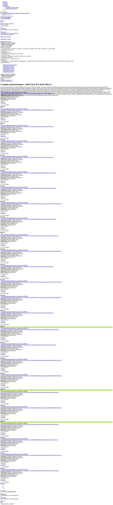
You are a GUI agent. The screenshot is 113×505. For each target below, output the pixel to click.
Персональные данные (11, 8)
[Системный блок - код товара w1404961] (14, 280)
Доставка (5, 2)
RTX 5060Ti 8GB (40, 61)
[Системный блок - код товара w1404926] (14, 343)
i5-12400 (13, 48)
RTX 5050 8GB (13, 61)
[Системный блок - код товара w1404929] (14, 250)
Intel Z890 (16, 56)
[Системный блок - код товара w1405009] (14, 92)
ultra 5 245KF (52, 48)
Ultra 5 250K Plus (6, 48)
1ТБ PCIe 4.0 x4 (5, 58)
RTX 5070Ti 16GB (59, 61)
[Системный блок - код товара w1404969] (14, 391)
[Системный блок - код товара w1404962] (14, 296)
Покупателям (6, 6)
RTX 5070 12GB (49, 61)
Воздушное (4, 51)
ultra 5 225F (38, 48)
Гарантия (5, 5)
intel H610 (28, 56)
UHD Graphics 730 (68, 61)
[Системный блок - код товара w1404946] (14, 108)
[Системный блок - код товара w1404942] (14, 454)
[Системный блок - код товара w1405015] (14, 423)
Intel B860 (4, 56)
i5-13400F (25, 48)
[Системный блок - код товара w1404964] (14, 374)
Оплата (5, 1)
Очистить (7, 62)
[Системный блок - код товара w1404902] (14, 469)
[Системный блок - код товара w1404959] (14, 234)
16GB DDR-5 (12, 53)
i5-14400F (31, 48)
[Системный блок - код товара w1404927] (14, 406)
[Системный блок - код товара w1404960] (14, 202)
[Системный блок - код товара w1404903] (14, 438)
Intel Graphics (5, 61)
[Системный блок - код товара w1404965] (14, 218)
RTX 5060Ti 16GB (30, 61)
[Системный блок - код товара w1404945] (14, 125)
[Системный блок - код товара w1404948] (14, 156)
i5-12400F (19, 48)
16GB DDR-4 (5, 53)
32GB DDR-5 (20, 53)
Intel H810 (10, 56)
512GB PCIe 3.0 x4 (15, 58)
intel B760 (22, 56)
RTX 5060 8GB (21, 61)
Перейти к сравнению (6, 80)
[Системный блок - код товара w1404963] (14, 359)
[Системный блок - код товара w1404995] (14, 265)
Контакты (5, 4)
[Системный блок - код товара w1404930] (14, 187)
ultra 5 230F (44, 48)
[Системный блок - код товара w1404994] (14, 311)
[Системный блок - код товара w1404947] (14, 140)
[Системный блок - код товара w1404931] (14, 171)
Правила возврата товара (12, 7)
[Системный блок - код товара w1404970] (14, 328)
